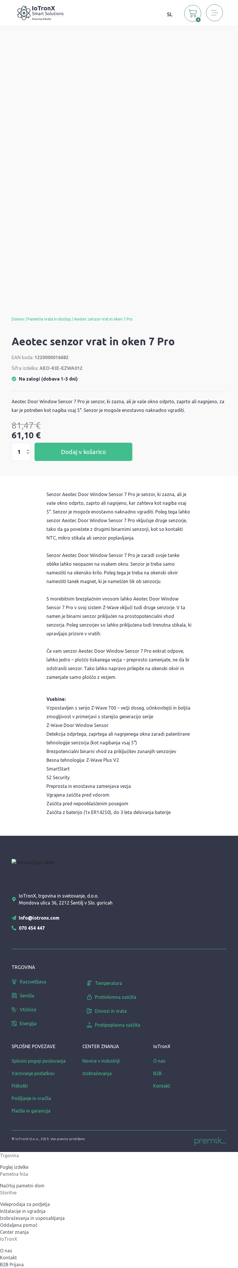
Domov (18, 319)
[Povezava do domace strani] (40, 12)
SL (170, 14)
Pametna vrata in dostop (49, 319)
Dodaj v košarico (83, 451)
